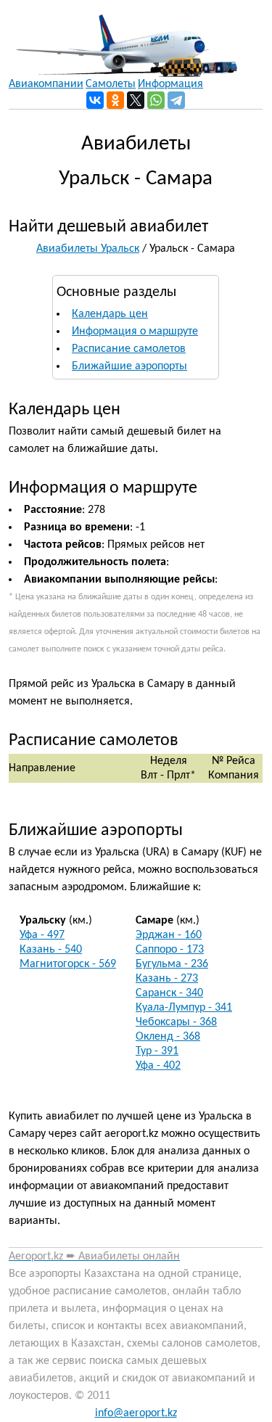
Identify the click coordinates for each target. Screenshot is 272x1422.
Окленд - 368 (168, 1037)
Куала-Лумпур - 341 (184, 1008)
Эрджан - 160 (169, 935)
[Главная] (123, 38)
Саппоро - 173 (170, 949)
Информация (170, 84)
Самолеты (111, 84)
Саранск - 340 (169, 993)
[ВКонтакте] (95, 100)
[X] (135, 100)
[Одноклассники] (115, 100)
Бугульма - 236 (172, 964)
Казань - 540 (51, 949)
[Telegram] (176, 100)
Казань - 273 (167, 979)
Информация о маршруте (135, 331)
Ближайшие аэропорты (129, 366)
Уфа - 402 (158, 1066)
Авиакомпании (46, 84)
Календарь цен (110, 314)
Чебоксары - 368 (176, 1022)
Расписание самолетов (129, 349)
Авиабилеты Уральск (87, 249)
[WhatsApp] (156, 100)
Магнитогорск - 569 (68, 964)
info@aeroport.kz (136, 1413)
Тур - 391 (157, 1051)
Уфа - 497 (42, 935)
